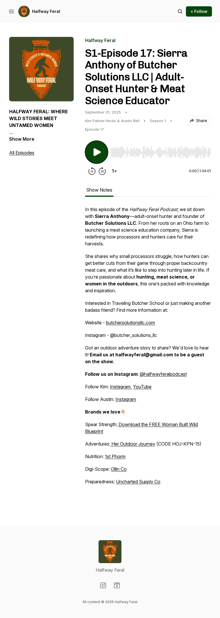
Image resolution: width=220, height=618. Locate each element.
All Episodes (21, 153)
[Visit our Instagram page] (103, 585)
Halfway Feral (46, 11)
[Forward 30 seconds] (102, 171)
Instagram (120, 387)
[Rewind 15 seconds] (92, 171)
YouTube (142, 387)
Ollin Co (119, 469)
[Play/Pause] (96, 152)
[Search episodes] (180, 11)
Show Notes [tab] (99, 190)
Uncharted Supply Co (138, 481)
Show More (21, 139)
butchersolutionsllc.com (130, 322)
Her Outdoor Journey (132, 444)
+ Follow (198, 11)
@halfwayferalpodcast (163, 374)
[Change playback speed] (114, 171)
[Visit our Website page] (117, 585)
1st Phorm (115, 456)
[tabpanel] (148, 354)
